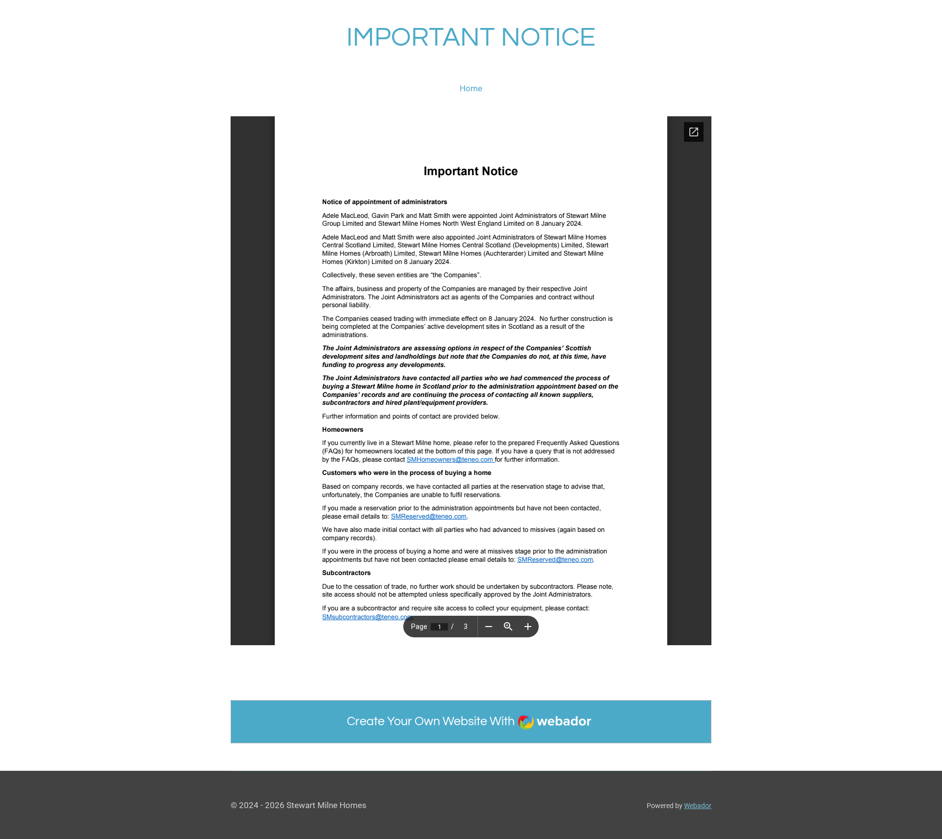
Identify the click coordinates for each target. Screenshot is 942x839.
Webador (697, 806)
